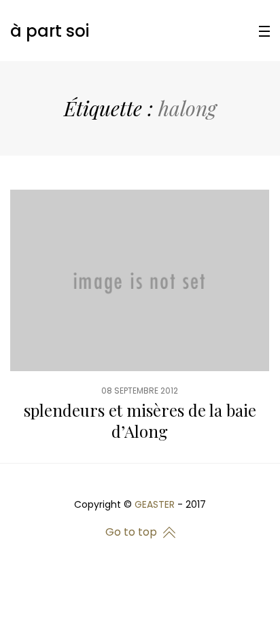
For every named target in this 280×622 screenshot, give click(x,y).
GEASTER (155, 504)
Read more (139, 326)
